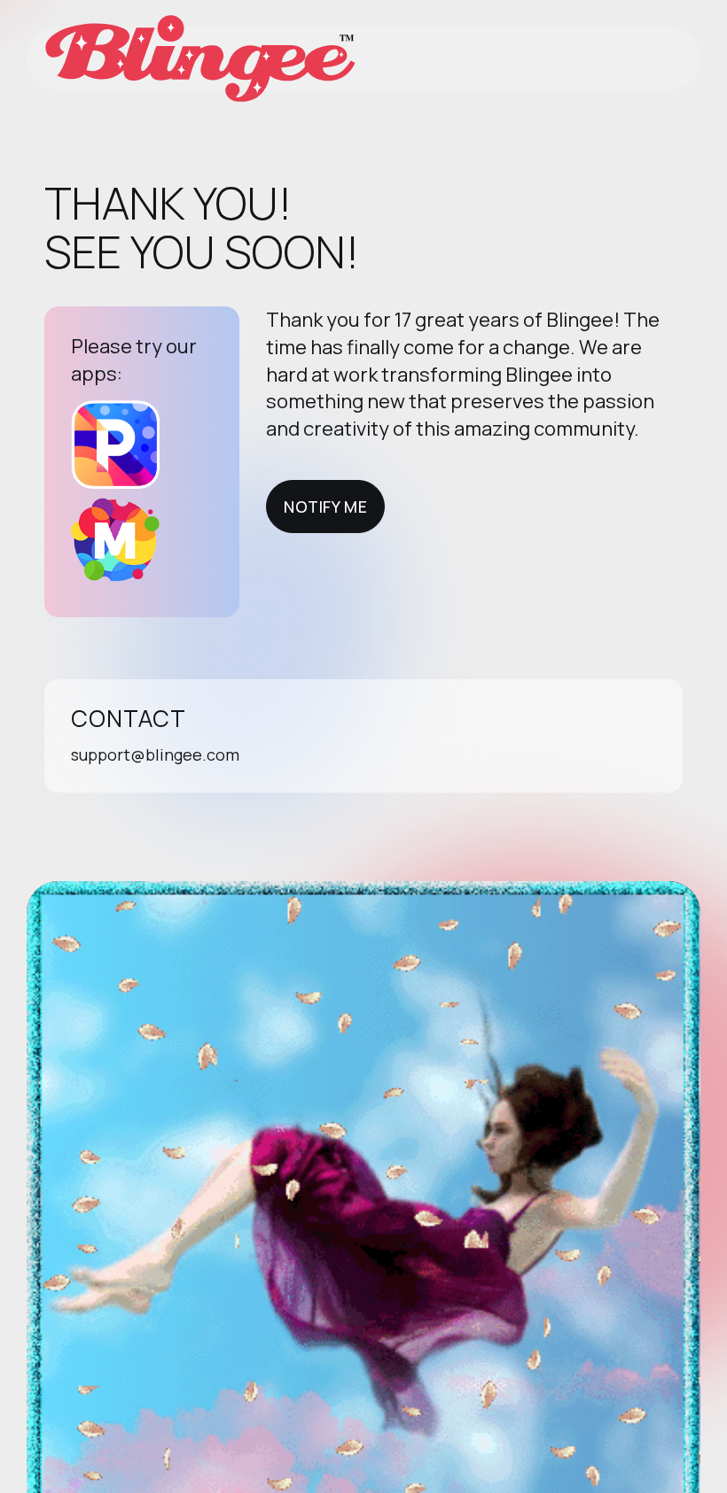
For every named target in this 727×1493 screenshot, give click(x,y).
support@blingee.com (155, 754)
